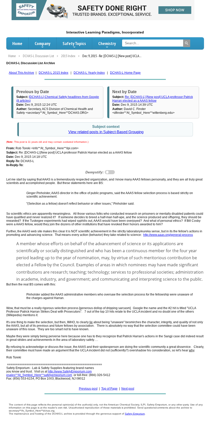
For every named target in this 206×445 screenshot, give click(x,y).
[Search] (186, 43)
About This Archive (21, 73)
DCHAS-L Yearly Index (89, 73)
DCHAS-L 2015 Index (53, 73)
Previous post (88, 388)
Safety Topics (74, 43)
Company (42, 43)
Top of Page (109, 388)
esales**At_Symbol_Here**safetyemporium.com (39, 375)
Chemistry (107, 43)
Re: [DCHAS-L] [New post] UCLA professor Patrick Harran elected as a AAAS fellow (152, 98)
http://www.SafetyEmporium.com (70, 371)
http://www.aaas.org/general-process (168, 235)
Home (17, 43)
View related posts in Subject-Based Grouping (105, 132)
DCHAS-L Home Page (125, 73)
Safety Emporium (135, 413)
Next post (127, 388)
